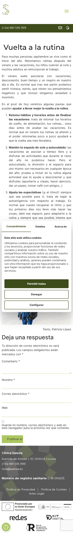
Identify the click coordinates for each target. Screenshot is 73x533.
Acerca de (61, 226)
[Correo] (60, 28)
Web (5, 407)
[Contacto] (67, 28)
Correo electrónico (15, 393)
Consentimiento (16, 226)
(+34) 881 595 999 (14, 28)
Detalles (40, 226)
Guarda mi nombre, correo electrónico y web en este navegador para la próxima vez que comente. (35, 426)
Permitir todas (36, 283)
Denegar (36, 294)
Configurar (37, 304)
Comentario (11, 361)
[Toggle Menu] (66, 11)
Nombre (8, 379)
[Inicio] (6, 9)
